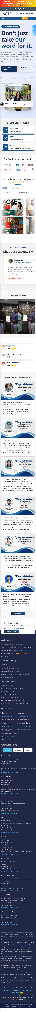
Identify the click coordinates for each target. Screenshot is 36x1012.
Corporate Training (6, 674)
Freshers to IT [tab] (15, 188)
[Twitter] (9, 660)
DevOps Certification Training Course (12, 688)
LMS (26, 18)
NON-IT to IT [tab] (8, 192)
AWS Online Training (7, 685)
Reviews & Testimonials (19, 650)
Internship (17, 647)
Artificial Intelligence (7, 703)
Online (28, 750)
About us (4, 668)
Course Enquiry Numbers (18, 9)
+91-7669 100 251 (10, 726)
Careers (27, 668)
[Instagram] (4, 660)
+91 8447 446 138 (10, 736)
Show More (18, 613)
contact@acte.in (19, 628)
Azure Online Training (22, 703)
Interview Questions (7, 644)
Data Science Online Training (9, 697)
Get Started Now (7, 69)
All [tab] (5, 188)
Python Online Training (8, 691)
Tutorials (3, 647)
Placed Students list (7, 653)
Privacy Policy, (9, 988)
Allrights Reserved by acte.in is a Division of (16, 1006)
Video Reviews (5, 650)
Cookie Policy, (17, 990)
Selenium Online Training (8, 694)
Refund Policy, (19, 988)
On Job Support (27, 647)
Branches (19, 668)
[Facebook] (15, 660)
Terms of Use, (26, 990)
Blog (10, 647)
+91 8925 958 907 (25, 726)
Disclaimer (15, 992)
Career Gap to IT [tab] (22, 192)
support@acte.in (9, 740)
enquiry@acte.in (9, 730)
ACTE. (29, 1006)
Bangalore (18, 750)
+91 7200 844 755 (25, 716)
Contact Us (4, 671)
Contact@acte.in (9, 720)
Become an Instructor (21, 674)
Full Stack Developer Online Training (12, 700)
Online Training (14, 671)
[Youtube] (11, 660)
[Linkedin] (7, 660)
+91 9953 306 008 (10, 716)
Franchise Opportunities (8, 677)
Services (11, 668)
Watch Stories (24, 69)
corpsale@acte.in (25, 730)
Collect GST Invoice (21, 653)
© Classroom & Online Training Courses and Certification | (18, 1004)
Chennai (7, 750)
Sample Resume (20, 644)
